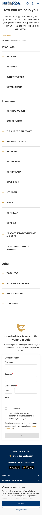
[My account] (32, 3)
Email (7, 398)
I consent (21, 503)
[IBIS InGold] (11, 3)
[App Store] (14, 467)
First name (9, 362)
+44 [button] (7, 391)
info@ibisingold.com (23, 456)
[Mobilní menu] (37, 3)
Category (6, 35)
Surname (9, 374)
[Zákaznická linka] (27, 3)
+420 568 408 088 (21, 451)
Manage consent (21, 510)
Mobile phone (11, 386)
